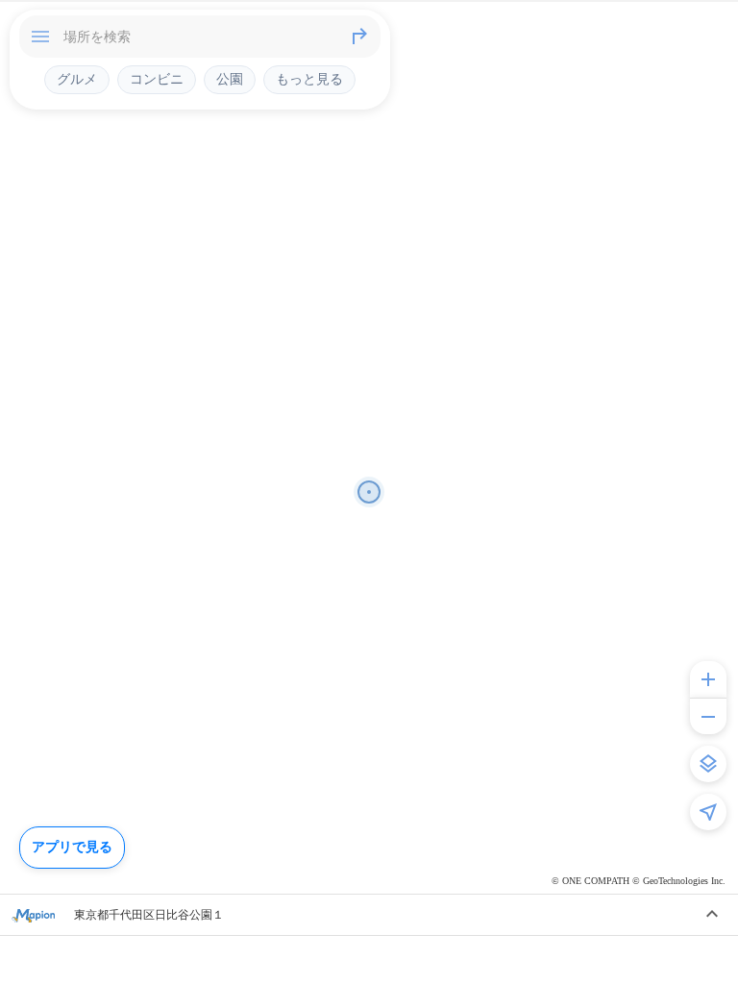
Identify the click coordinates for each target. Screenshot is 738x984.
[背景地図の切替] (708, 764)
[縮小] (708, 716)
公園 (229, 78)
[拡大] (708, 679)
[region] (369, 492)
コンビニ (157, 78)
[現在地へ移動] (708, 812)
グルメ (77, 78)
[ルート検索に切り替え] (359, 36)
